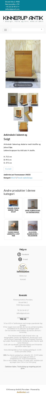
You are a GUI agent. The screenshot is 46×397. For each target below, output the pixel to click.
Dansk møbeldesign (25, 178)
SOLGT (13, 178)
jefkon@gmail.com (23, 313)
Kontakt (8, 169)
